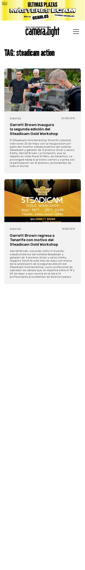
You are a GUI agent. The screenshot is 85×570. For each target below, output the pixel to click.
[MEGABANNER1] (42, 10)
